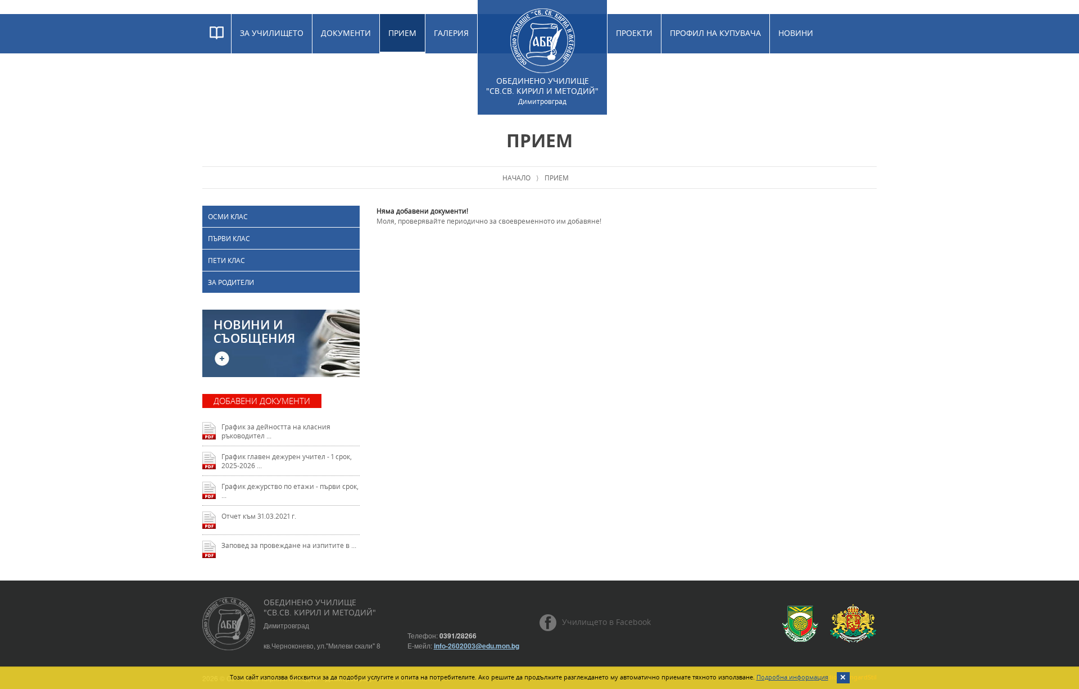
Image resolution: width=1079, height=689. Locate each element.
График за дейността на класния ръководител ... (275, 431)
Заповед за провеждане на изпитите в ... (288, 545)
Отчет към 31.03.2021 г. (258, 515)
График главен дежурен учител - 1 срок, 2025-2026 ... (286, 461)
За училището (271, 33)
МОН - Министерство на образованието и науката (853, 623)
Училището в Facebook (606, 622)
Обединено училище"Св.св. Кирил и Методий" (542, 90)
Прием (402, 33)
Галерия (451, 33)
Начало (516, 177)
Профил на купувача (715, 33)
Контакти (637, 72)
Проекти (634, 33)
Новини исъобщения (254, 331)
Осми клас (228, 216)
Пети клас (226, 260)
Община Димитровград (800, 624)
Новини (795, 33)
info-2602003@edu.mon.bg (476, 646)
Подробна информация (792, 677)
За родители (231, 282)
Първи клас (229, 238)
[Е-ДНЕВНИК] (216, 33)
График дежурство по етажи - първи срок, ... (290, 491)
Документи (346, 33)
